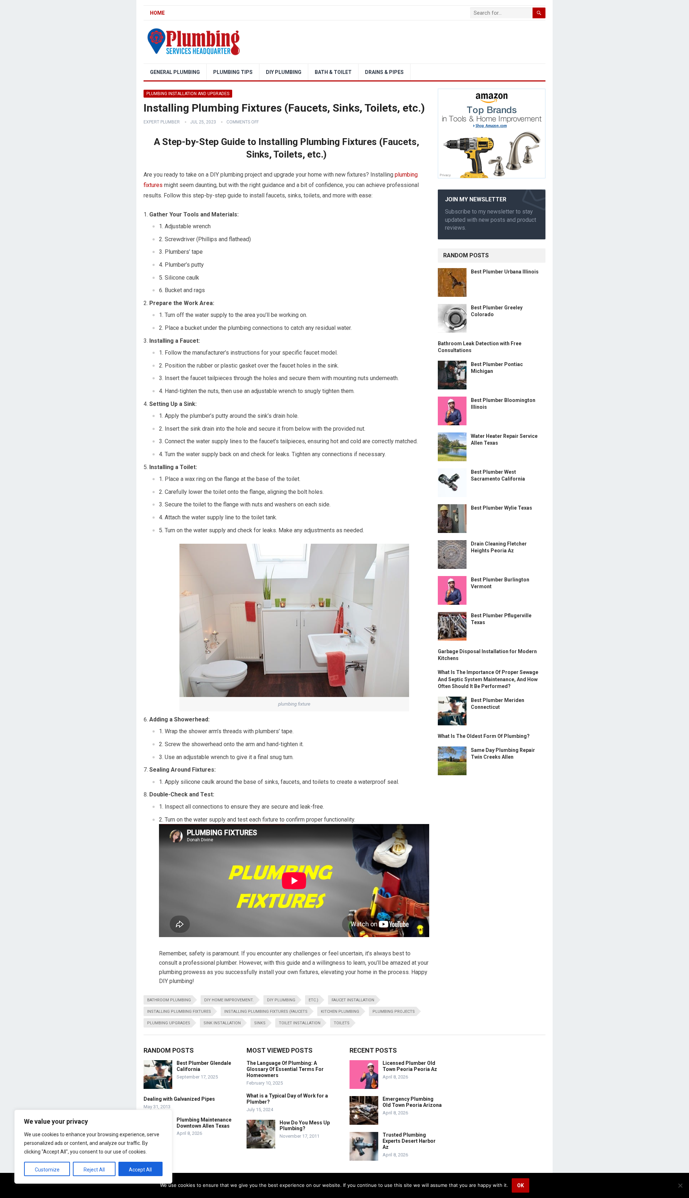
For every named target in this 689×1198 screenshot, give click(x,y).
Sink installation (222, 1023)
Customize (47, 1170)
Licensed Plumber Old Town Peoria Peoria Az (410, 1066)
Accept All (140, 1170)
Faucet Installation (353, 1000)
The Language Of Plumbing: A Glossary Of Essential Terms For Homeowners (285, 1069)
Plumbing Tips (233, 72)
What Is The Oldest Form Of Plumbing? (484, 736)
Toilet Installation (299, 1023)
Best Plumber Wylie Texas (501, 508)
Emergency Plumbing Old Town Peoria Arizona (412, 1102)
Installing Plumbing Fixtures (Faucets (266, 1011)
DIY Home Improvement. (229, 1000)
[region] (93, 1147)
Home (157, 13)
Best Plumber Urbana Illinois (505, 272)
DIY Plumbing (283, 72)
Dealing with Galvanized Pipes (179, 1099)
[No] (680, 1185)
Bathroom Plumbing (169, 1000)
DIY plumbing (281, 1000)
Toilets (342, 1023)
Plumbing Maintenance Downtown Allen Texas (204, 1123)
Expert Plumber (162, 122)
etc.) (313, 1000)
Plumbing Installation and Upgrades (187, 93)
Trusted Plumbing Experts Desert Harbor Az (409, 1141)
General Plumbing (175, 72)
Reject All (94, 1170)
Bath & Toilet (333, 72)
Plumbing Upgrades (168, 1023)
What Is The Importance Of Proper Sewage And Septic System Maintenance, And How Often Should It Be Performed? (488, 679)
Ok (520, 1185)
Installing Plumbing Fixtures (179, 1011)
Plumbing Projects (393, 1011)
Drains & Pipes (384, 72)
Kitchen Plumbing (340, 1011)
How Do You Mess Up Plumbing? (305, 1126)
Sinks (260, 1023)
